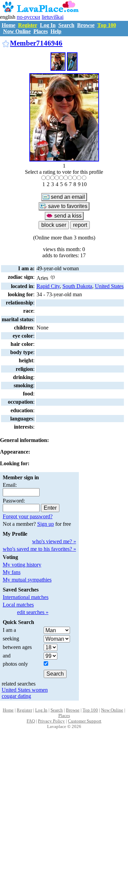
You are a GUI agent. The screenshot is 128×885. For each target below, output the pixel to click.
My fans (11, 572)
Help (56, 31)
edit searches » (32, 612)
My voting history (22, 565)
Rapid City (48, 286)
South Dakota (77, 286)
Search (66, 25)
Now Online (17, 31)
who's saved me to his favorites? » (39, 549)
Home (8, 25)
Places (40, 31)
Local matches (18, 605)
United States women (25, 690)
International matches (25, 597)
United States (109, 286)
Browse (86, 25)
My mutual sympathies (27, 580)
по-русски (28, 17)
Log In (48, 25)
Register (27, 25)
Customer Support (84, 721)
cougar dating (16, 696)
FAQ (31, 721)
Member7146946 (36, 43)
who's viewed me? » (54, 541)
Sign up (45, 524)
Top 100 (106, 25)
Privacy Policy (51, 721)
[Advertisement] (64, 814)
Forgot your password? (28, 516)
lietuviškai (52, 17)
